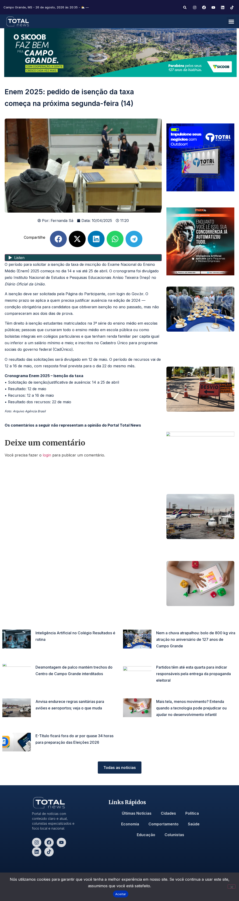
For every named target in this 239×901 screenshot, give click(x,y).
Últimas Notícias (136, 813)
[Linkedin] (36, 851)
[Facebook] (49, 842)
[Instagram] (36, 842)
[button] (185, 7)
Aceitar (120, 894)
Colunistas (174, 834)
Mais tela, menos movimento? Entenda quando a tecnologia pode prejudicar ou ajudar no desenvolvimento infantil (191, 708)
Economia (130, 824)
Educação (146, 834)
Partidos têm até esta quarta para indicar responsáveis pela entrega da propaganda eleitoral (193, 674)
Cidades (168, 813)
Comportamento (163, 824)
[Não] (231, 886)
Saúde (194, 824)
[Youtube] (61, 842)
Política (192, 813)
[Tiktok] (49, 851)
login (47, 455)
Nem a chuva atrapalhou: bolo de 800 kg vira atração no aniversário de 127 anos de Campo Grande (195, 639)
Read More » (44, 646)
